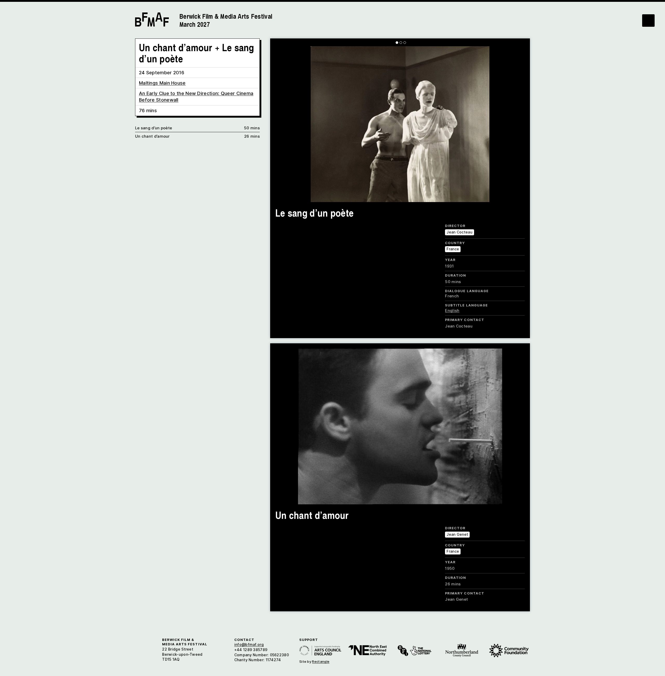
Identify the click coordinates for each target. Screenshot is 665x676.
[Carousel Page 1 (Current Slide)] (397, 42)
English (452, 310)
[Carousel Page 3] (404, 42)
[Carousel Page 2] (401, 42)
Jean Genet (457, 534)
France (453, 249)
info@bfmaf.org (249, 644)
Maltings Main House (162, 83)
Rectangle (320, 661)
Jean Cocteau (460, 232)
